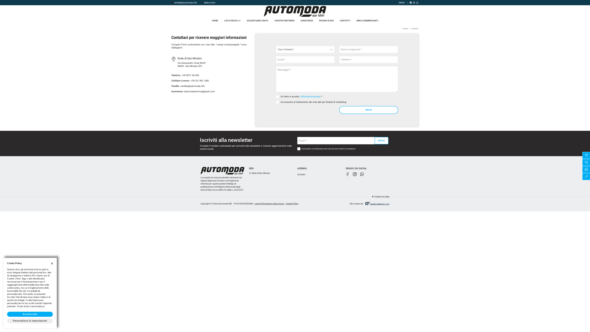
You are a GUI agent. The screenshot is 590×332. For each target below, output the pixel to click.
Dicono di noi (326, 20)
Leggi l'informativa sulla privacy (269, 203)
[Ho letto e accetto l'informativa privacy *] (278, 96)
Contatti (345, 20)
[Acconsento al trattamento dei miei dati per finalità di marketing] (278, 102)
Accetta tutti (30, 314)
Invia (368, 110)
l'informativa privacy (310, 96)
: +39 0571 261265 (185, 75)
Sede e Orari (209, 2)
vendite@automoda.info (185, 2)
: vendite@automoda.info (188, 86)
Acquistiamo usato (257, 20)
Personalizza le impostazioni (30, 320)
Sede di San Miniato (260, 173)
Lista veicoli (231, 20)
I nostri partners (284, 20)
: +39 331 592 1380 (190, 80)
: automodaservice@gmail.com (193, 91)
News (402, 2)
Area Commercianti (367, 20)
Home (215, 20)
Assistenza (307, 20)
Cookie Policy (292, 203)
